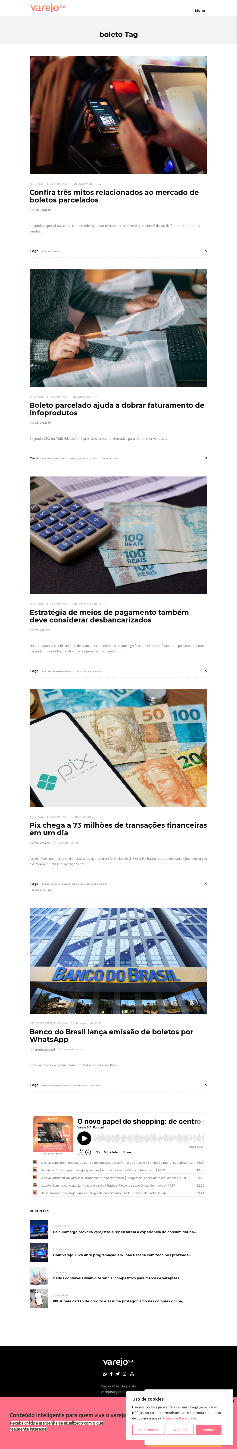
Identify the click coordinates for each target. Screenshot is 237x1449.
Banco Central (51, 884)
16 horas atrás (62, 1249)
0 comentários (67, 842)
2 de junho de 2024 (84, 397)
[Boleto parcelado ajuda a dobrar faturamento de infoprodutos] (118, 328)
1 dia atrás (59, 1272)
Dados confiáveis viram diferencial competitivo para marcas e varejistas (116, 1278)
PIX (44, 890)
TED (50, 890)
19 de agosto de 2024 (86, 184)
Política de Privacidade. (179, 1418)
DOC (74, 884)
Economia (71, 458)
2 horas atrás (61, 1226)
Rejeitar (180, 1430)
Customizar (148, 1430)
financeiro (85, 884)
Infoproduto (100, 458)
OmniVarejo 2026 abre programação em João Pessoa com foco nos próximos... (122, 1255)
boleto (46, 251)
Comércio (58, 458)
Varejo (113, 458)
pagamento (59, 251)
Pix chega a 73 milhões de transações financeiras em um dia (118, 829)
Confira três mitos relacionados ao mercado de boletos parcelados (114, 196)
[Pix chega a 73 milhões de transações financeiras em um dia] (118, 748)
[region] (177, 1415)
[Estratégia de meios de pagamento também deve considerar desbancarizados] (118, 535)
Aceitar (209, 1430)
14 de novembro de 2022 (88, 604)
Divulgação (43, 209)
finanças (84, 458)
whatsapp (93, 1085)
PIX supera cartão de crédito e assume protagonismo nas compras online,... (119, 1301)
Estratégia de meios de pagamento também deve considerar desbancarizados (109, 616)
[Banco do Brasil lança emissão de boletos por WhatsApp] (118, 961)
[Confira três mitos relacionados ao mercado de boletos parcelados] (118, 115)
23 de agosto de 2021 (86, 1023)
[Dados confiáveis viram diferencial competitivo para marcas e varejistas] (39, 1275)
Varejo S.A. (42, 629)
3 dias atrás (60, 1295)
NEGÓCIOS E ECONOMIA (48, 184)
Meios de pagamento (89, 671)
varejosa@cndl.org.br (118, 1392)
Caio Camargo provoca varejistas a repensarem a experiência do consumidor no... (125, 1232)
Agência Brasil (45, 1049)
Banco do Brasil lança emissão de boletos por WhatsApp (111, 1036)
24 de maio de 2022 (85, 816)
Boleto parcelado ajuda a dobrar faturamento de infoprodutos (117, 409)
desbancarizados (63, 671)
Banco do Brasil (52, 1085)
